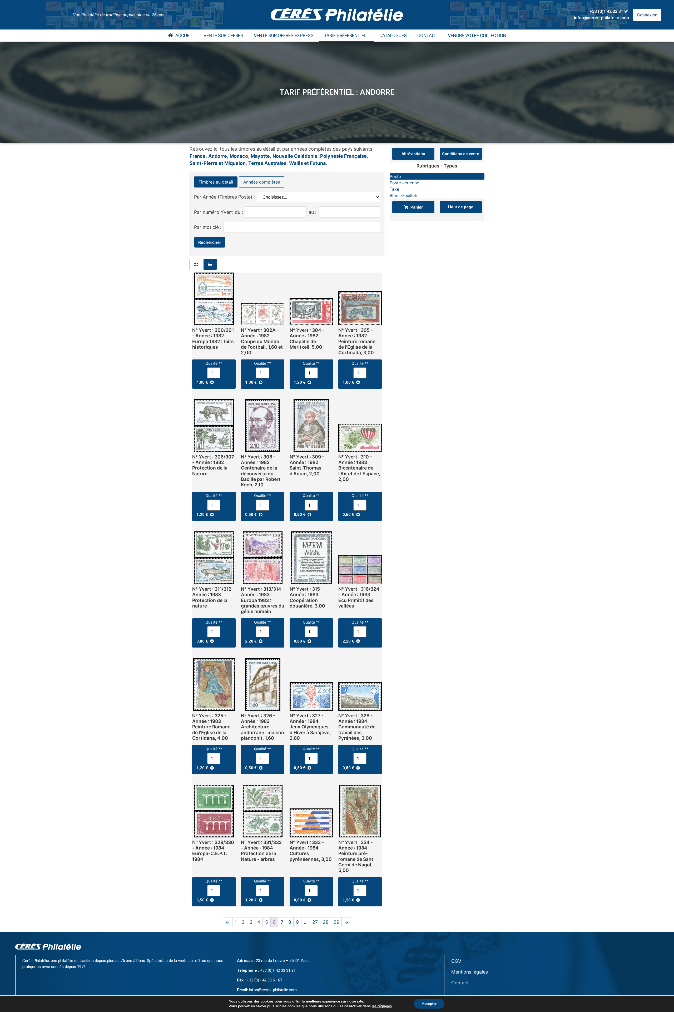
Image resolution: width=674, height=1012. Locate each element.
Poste (395, 176)
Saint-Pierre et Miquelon (218, 163)
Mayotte (260, 156)
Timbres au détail (216, 182)
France (198, 156)
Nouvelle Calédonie (295, 156)
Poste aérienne (404, 182)
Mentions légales (469, 972)
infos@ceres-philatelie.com (601, 17)
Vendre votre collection (477, 35)
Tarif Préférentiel (345, 35)
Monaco (239, 156)
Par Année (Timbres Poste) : (224, 197)
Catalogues (393, 35)
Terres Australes (267, 163)
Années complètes (261, 182)
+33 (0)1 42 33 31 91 (609, 11)
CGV (456, 961)
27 (315, 922)
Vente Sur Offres (223, 35)
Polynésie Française (343, 156)
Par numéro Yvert (213, 212)
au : (312, 212)
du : (239, 212)
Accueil (183, 35)
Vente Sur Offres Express (284, 35)
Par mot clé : (207, 227)
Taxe (394, 189)
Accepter (429, 1003)
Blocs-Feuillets (404, 195)
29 (336, 922)
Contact (427, 35)
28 (326, 922)
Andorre (217, 156)
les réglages (382, 1006)
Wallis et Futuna (307, 163)
